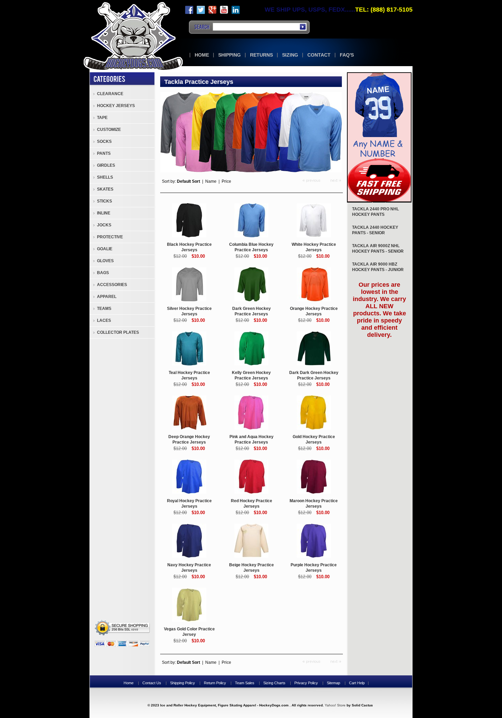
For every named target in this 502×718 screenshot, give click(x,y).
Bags (103, 272)
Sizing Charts (274, 683)
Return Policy (215, 683)
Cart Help (357, 683)
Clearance (110, 93)
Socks (104, 141)
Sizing (290, 55)
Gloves (105, 260)
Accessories (112, 284)
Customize (109, 129)
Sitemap (333, 683)
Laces (104, 320)
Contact (319, 55)
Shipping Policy (182, 683)
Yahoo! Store (335, 705)
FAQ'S (347, 55)
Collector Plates (118, 332)
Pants (104, 153)
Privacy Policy (306, 683)
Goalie (104, 248)
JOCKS (104, 225)
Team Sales (244, 683)
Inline (103, 213)
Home (202, 55)
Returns (261, 55)
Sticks (104, 201)
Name (211, 181)
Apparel (106, 296)
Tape (102, 117)
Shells (105, 177)
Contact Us (151, 683)
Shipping (229, 55)
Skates (105, 189)
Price (226, 181)
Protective (110, 237)
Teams (104, 308)
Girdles (106, 165)
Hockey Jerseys (116, 105)
